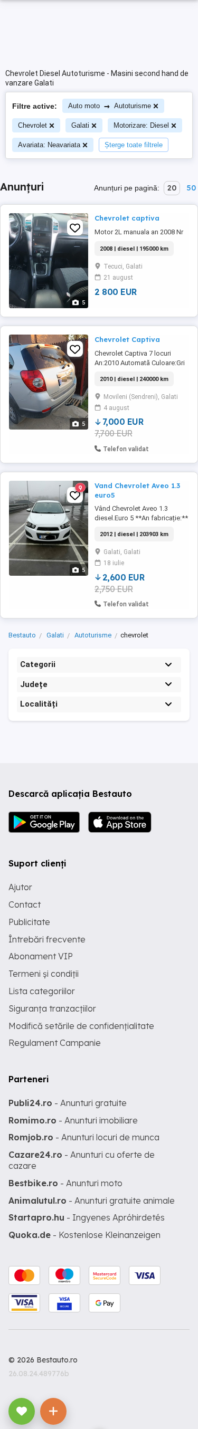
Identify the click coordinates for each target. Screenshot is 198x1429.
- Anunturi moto (65, 1183)
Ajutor (20, 887)
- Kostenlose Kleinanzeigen (84, 1235)
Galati (80, 125)
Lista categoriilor (41, 991)
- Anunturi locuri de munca (83, 1137)
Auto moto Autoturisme (109, 105)
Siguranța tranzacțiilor (52, 1008)
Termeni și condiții (43, 973)
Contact (24, 904)
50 (191, 188)
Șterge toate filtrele (134, 145)
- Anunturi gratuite (67, 1103)
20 (171, 188)
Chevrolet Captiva (127, 339)
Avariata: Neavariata (49, 145)
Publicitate (29, 922)
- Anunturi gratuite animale (91, 1200)
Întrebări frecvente (47, 939)
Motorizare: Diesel (141, 125)
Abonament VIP (40, 956)
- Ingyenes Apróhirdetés (86, 1217)
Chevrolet (32, 125)
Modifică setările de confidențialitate (81, 1026)
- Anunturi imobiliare (73, 1120)
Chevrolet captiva (127, 218)
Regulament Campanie (54, 1042)
